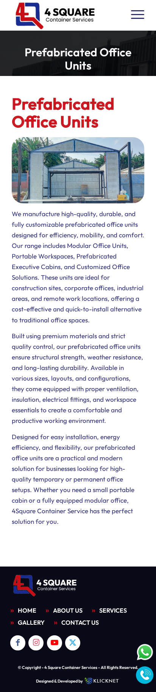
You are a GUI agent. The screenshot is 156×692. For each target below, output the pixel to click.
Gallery (31, 622)
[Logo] (65, 15)
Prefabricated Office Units (78, 59)
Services (113, 610)
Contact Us (80, 622)
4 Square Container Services (70, 667)
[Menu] (133, 15)
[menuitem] (133, 15)
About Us (68, 610)
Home (27, 610)
